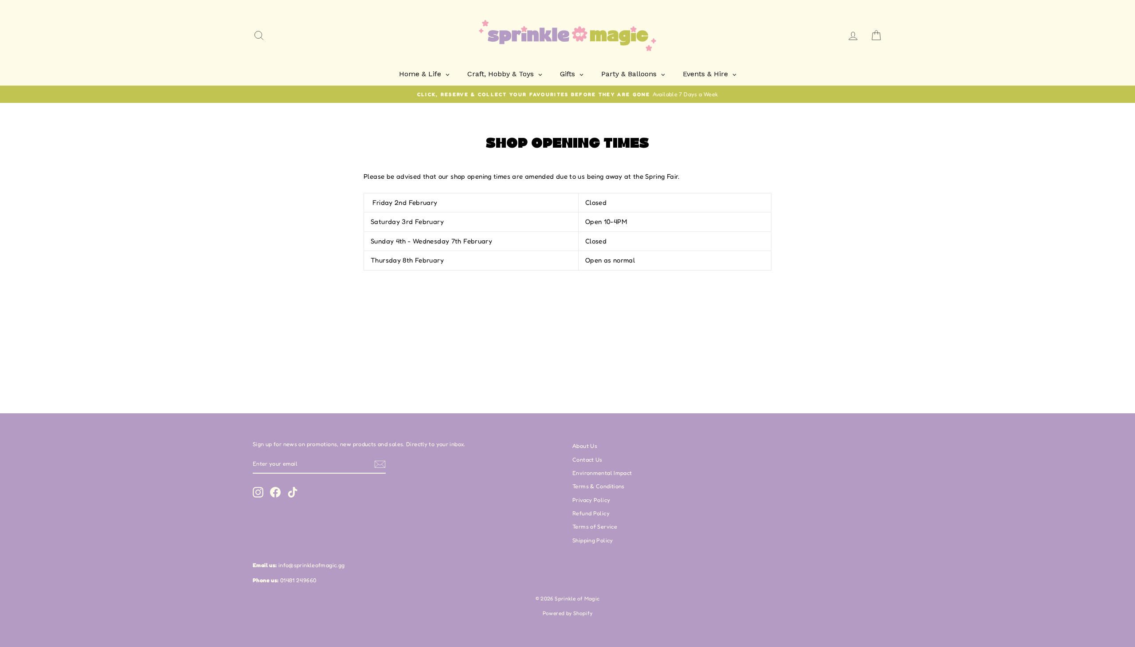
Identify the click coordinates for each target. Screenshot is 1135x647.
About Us (584, 446)
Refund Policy (591, 513)
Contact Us (587, 459)
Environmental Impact (602, 473)
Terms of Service (594, 526)
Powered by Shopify (568, 613)
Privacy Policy (591, 500)
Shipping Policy (592, 540)
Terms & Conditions (598, 486)
